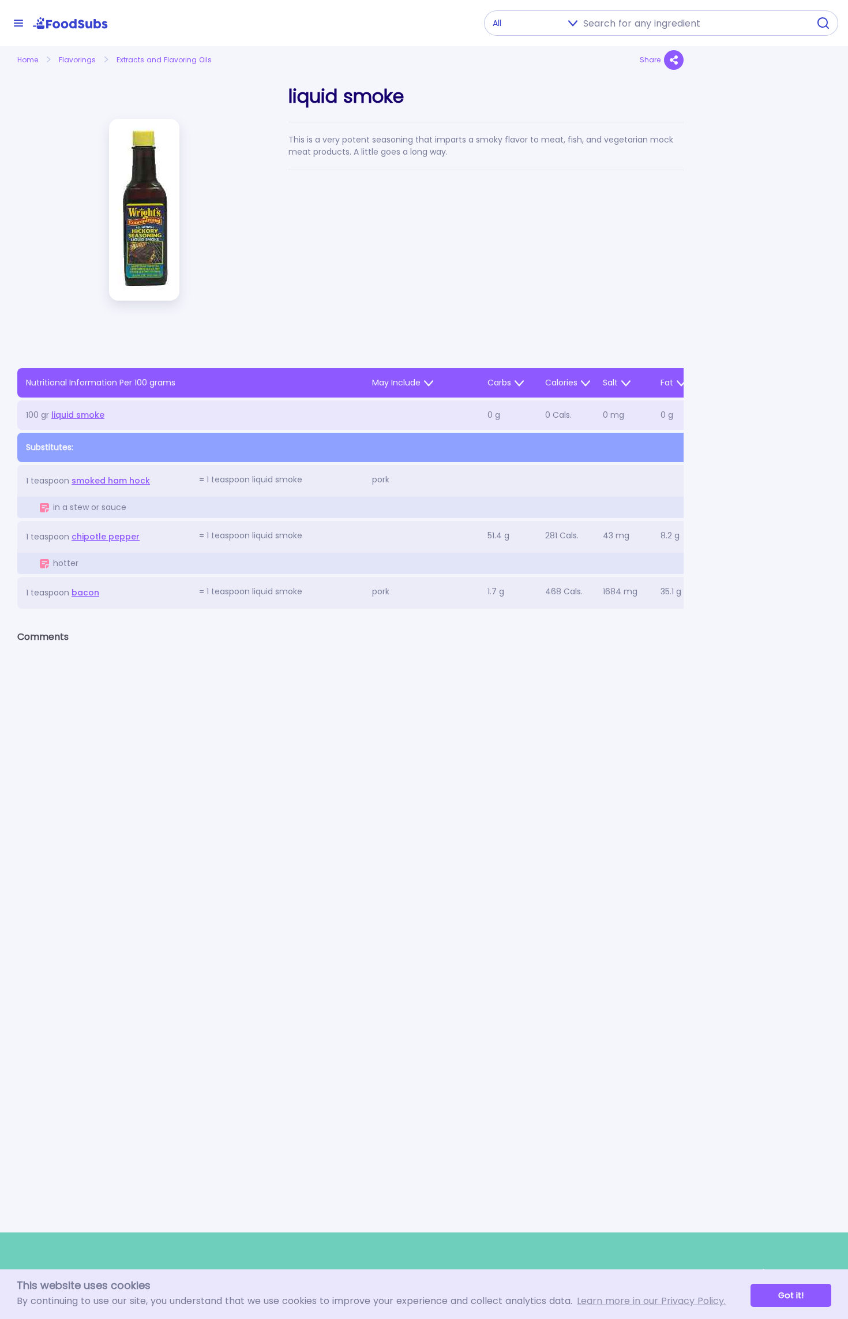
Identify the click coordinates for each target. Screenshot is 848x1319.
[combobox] (692, 23)
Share (650, 60)
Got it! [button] (791, 1295)
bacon (85, 592)
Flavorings (77, 60)
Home (27, 60)
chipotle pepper (106, 536)
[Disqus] (350, 802)
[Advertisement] (766, 315)
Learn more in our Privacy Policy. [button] (651, 1300)
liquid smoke (77, 415)
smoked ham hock (111, 480)
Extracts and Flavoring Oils (164, 60)
